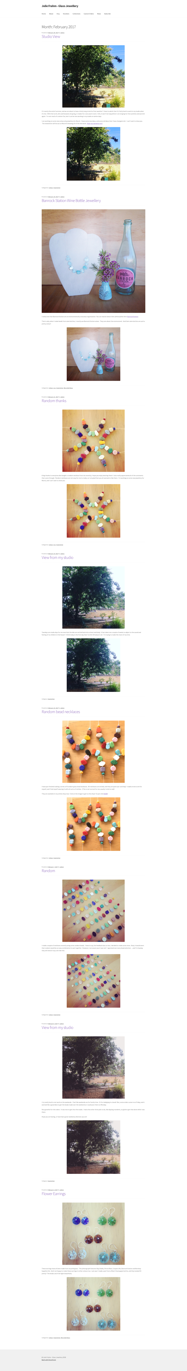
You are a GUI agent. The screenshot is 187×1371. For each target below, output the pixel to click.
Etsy (58, 14)
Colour (51, 188)
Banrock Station (132, 317)
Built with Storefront (49, 1360)
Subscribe (107, 14)
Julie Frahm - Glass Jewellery (60, 6)
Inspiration (56, 188)
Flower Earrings (54, 1193)
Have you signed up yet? (95, 123)
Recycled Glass (68, 388)
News (99, 14)
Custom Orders (89, 14)
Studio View (51, 36)
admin (62, 33)
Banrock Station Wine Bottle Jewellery (71, 200)
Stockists (66, 14)
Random (48, 870)
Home (44, 14)
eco (54, 388)
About (51, 14)
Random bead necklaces (61, 711)
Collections (76, 14)
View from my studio (57, 557)
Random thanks (54, 400)
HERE (106, 794)
